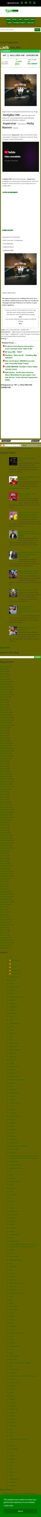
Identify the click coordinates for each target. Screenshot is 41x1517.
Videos (11, 1472)
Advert (11, 983)
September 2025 (5, 694)
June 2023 (3, 763)
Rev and (12, 1416)
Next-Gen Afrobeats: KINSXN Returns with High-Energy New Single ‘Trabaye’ (20, 362)
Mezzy (11, 1313)
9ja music (12, 980)
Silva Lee (12, 1422)
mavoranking (13, 1306)
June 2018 (3, 909)
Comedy (12, 1100)
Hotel (11, 1238)
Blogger (30, 448)
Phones (11, 1389)
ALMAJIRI (12, 1000)
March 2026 (4, 679)
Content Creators (15, 1103)
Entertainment (14, 1161)
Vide (10, 1466)
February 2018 (5, 920)
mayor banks (13, 1310)
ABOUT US (7, 1494)
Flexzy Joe (12, 1188)
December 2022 (5, 779)
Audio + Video (14, 1043)
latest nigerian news (16, 1283)
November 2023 (5, 751)
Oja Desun (12, 1373)
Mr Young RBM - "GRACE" (13, 352)
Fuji (10, 1198)
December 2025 (5, 687)
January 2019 (4, 891)
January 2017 (4, 937)
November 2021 (5, 812)
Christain (12, 1096)
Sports (11, 1432)
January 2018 (4, 922)
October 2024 (4, 723)
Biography (12, 1060)
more (11, 1336)
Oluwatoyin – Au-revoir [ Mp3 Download (22, 1376)
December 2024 (5, 717)
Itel (10, 1263)
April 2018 (3, 915)
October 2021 (4, 815)
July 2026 (3, 669)
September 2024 (5, 725)
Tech (10, 1442)
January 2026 (4, 684)
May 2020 (3, 858)
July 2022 (3, 792)
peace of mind (14, 1383)
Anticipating (13, 1013)
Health (11, 1224)
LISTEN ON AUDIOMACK (10, 192)
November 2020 (5, 843)
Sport (11, 1429)
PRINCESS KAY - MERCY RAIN (27, 590)
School (11, 1419)
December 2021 (5, 810)
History (11, 1231)
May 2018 (3, 912)
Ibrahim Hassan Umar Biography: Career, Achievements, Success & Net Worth (28, 610)
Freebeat (12, 1195)
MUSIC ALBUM (14, 1356)
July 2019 (3, 881)
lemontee (12, 1290)
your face (12, 1485)
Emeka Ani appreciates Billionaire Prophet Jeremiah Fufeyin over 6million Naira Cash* (24, 1157)
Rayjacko (12, 1399)
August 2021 (4, 820)
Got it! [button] (20, 1511)
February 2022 (5, 804)
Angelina (12, 1010)
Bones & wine (14, 1066)
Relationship (13, 1409)
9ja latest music (14, 977)
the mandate (13, 1449)
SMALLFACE (13, 1426)
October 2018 (4, 899)
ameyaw (12, 1003)
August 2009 (4, 948)
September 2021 (5, 817)
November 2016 (5, 943)
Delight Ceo (13, 1123)
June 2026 (3, 671)
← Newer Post (6, 441)
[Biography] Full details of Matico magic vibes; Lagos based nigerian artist (29, 554)
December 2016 (5, 940)
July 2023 (3, 761)
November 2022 (5, 781)
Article (11, 1020)
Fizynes (11, 1185)
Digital (11, 1126)
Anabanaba (13, 1007)
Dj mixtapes (13, 1139)
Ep (10, 1171)
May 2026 (3, 674)
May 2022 (3, 797)
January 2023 (4, 776)
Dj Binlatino (13, 1129)
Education (12, 1153)
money (11, 1330)
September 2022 (5, 787)
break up (12, 1073)
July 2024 (3, 730)
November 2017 (5, 925)
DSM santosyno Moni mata (18, 1146)
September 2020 (5, 848)
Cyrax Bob (12, 1113)
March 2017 (4, 935)
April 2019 (3, 889)
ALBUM (26, 19)
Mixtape (12, 1320)
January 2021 (4, 838)
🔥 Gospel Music (15, 970)
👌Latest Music (6, 51)
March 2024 (4, 741)
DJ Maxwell (13, 1136)
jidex (10, 1270)
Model (11, 1323)
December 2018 (5, 894)
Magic (11, 1303)
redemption (13, 1406)
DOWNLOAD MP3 (7, 230)
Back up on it (13, 1046)
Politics (11, 1393)
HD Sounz (12, 1221)
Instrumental (13, 1257)
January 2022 (4, 807)
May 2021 (3, 827)
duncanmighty (14, 1149)
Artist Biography (14, 1023)
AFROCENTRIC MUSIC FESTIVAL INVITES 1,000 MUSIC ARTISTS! (28, 572)
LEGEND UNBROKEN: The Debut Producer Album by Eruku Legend (21, 368)
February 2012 (5, 945)
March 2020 (4, 863)
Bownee (12, 1070)
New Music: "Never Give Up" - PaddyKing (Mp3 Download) (21, 356)
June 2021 (3, 825)
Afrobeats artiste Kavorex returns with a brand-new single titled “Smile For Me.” (19, 347)
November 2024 (5, 720)
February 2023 (5, 774)
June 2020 (3, 856)
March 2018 (4, 917)
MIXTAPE (30, 23)
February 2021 (5, 835)
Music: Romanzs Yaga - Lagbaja (20, 1363)
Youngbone (13, 1482)
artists (11, 1027)
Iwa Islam (12, 1267)
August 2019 (4, 879)
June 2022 (3, 794)
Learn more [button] (8, 1505)
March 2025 (4, 710)
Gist (10, 1205)
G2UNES (12, 1201)
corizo (11, 1106)
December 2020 (5, 840)
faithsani (12, 1178)
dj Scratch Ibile (14, 1143)
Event (11, 1175)
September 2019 (5, 876)
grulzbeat (12, 1218)
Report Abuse (6, 1489)
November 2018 (5, 897)
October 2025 (4, 692)
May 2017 (3, 932)
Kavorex (12, 1273)
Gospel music (13, 1211)
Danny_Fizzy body (15, 1116)
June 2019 (3, 884)
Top (10, 1452)
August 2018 (4, 904)
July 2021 (3, 822)
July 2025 (3, 700)
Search (37, 29)
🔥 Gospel (12, 967)
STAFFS (26, 1494)
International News (15, 1260)
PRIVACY (34, 1494)
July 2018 (3, 907)
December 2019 (5, 871)
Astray (11, 1030)
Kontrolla (12, 1280)
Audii (11, 1037)
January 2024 (4, 746)
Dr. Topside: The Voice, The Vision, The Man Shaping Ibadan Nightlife (29, 533)
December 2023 (5, 748)
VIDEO (9, 23)
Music (11, 957)
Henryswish (13, 1228)
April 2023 (3, 769)
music (11, 1349)
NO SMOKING (13, 1369)
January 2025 (4, 715)
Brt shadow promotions (17, 1080)
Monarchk (12, 1326)
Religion (12, 1413)
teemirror (12, 1446)
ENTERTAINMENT (19, 23)
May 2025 (3, 705)
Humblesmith (13, 1241)
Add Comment (32, 64)
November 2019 (5, 874)
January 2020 (4, 868)
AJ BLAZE (12, 990)
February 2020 (5, 866)
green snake (13, 1215)
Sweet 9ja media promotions (19, 1439)
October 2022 (4, 784)
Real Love (12, 1403)
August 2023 (4, 758)
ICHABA (11, 1250)
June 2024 (3, 733)
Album (11, 993)
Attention (12, 1033)
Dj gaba (11, 1133)
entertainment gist (15, 1165)
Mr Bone (12, 1343)
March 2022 (4, 802)
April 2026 (3, 677)
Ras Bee (12, 1396)
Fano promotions (15, 1181)
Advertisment (13, 987)
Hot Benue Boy (14, 1234)
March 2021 (4, 833)
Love (10, 1296)
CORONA (12, 1110)
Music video (13, 1359)
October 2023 (4, 753)
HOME (8, 19)
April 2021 (3, 830)
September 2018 (5, 902)
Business (12, 1083)
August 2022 (4, 789)
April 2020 (3, 861)
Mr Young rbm (14, 1346)
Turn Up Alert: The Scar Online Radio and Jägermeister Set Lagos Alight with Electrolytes (28, 514)
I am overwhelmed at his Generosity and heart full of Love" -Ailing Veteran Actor (23, 1245)
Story (11, 1436)
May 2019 (3, 886)
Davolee (12, 1119)
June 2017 (3, 930)
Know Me (12, 1276)
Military (11, 1316)
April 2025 (3, 707)
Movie (11, 1340)
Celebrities (13, 1090)
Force (11, 1191)
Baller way (12, 1053)
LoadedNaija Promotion (17, 1293)
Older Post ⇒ (35, 441)
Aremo (11, 1017)
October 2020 (4, 845)
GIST (20, 19)
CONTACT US (17, 1494)
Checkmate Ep (14, 1093)
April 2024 (3, 738)
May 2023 (3, 766)
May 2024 (3, 735)
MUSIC (14, 19)
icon (10, 1253)
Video (11, 1469)
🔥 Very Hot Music (15, 973)
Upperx (11, 1462)
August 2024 (4, 728)
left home (12, 1286)
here (20, 317)
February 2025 (5, 712)
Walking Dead (14, 1479)
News (11, 1366)
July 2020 (3, 853)
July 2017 (3, 927)
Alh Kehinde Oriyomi (16, 997)
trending (12, 1459)
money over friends (16, 1333)
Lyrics (11, 1300)
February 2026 (5, 682)
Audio (11, 1040)
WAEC (11, 1475)
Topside (12, 1456)
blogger (11, 1063)
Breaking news (14, 1076)
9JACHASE (5, 647)
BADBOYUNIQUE (14, 1050)
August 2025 (4, 697)
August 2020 (4, 851)
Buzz (11, 1086)
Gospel (11, 1208)
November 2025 (5, 689)
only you (12, 1379)
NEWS (33, 19)
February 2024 (5, 743)
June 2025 (3, 702)
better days (13, 1056)
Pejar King (12, 1386)
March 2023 (4, 771)
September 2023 (5, 756)
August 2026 (4, 666)
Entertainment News (16, 1168)
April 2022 (3, 799)
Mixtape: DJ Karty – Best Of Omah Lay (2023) (27, 495)
